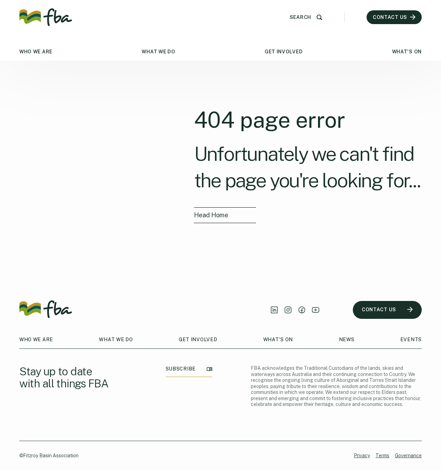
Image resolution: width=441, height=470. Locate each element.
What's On (407, 51)
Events (411, 339)
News (347, 339)
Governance (408, 455)
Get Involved (283, 51)
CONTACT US (379, 309)
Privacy (362, 455)
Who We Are (35, 51)
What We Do (158, 51)
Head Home (211, 215)
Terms (382, 455)
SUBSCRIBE (181, 369)
